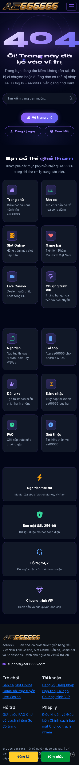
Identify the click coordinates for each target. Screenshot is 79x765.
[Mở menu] (71, 6)
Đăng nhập (65, 685)
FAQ (21, 714)
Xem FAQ (62, 131)
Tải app (63, 691)
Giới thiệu (10, 714)
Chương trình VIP (56, 697)
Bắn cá (8, 685)
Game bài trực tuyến (19, 691)
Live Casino (12, 697)
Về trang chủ (42, 118)
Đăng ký (48, 685)
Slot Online (23, 685)
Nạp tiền (49, 691)
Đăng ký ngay (25, 131)
